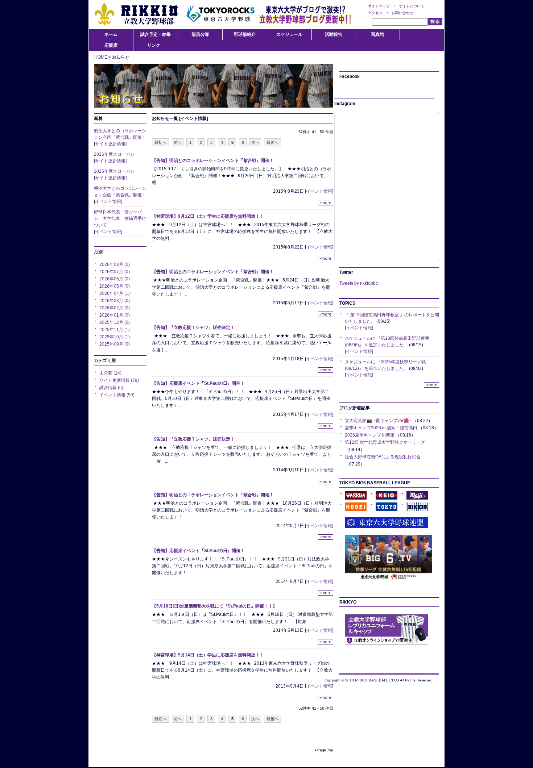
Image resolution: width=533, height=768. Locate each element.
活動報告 (333, 34)
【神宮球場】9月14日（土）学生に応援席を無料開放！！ (208, 655)
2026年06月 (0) (114, 278)
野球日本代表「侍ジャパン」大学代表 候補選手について (120, 218)
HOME (100, 57)
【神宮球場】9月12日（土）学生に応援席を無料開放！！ (208, 216)
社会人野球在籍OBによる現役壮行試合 (383, 456)
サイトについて (411, 6)
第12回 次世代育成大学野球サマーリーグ (385, 442)
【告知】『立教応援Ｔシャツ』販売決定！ (193, 327)
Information (213, 86)
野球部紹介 (245, 34)
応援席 (110, 45)
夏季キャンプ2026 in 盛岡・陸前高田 (381, 427)
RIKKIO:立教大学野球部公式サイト (136, 14)
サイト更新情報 (110, 143)
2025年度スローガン (114, 171)
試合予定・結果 (155, 34)
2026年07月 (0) (114, 271)
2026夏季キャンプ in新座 (369, 435)
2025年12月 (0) (114, 322)
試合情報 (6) (111, 387)
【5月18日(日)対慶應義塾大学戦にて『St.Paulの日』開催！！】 (214, 606)
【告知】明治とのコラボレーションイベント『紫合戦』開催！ (213, 160)
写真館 (377, 34)
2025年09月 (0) (114, 344)
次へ (255, 142)
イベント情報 (108, 201)
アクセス (375, 13)
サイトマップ (379, 6)
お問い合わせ (402, 13)
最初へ (160, 142)
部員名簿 (200, 34)
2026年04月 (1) (114, 293)
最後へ (272, 142)
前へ (178, 142)
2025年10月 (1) (114, 336)
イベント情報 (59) (117, 394)
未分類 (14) (110, 373)
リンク (153, 45)
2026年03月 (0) (114, 300)
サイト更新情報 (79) (119, 380)
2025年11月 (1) (114, 329)
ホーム (110, 34)
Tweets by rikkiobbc (358, 283)
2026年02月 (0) (114, 307)
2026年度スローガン (114, 154)
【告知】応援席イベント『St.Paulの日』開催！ (198, 383)
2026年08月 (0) (114, 264)
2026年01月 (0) (114, 315)
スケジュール (289, 34)
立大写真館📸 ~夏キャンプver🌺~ (378, 420)
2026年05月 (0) (114, 286)
